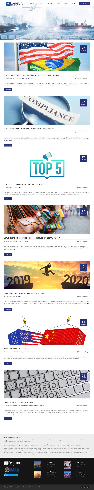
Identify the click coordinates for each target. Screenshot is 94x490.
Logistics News (29, 78)
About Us (41, 3)
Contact (66, 3)
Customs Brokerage (18, 405)
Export (26, 405)
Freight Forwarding (18, 241)
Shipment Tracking (84, 3)
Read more (8, 89)
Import (14, 78)
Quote (73, 3)
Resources (49, 3)
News (58, 3)
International (20, 78)
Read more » (74, 85)
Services (32, 3)
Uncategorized (17, 187)
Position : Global (36, 487)
